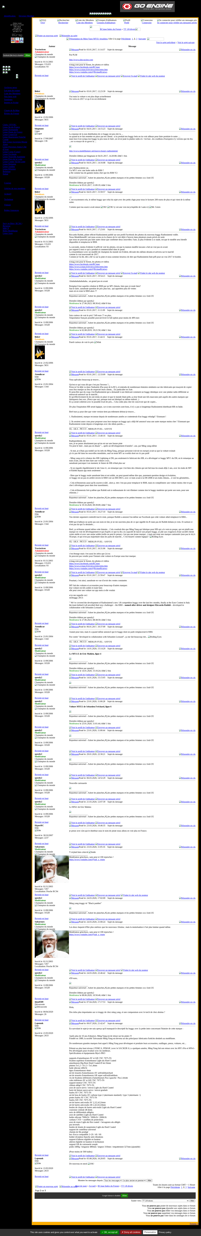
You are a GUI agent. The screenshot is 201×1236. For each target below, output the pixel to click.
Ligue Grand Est (10, 134)
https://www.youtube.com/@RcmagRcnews (88, 72)
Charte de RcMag (11, 110)
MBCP (6, 228)
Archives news (10, 87)
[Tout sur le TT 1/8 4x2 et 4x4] (95, 14)
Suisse (5, 174)
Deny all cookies (131, 1232)
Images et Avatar (11, 102)
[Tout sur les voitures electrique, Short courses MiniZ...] (104, 14)
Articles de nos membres (14, 188)
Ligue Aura (8, 233)
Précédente (126, 39)
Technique (8, 199)
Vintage (7, 205)
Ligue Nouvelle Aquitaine (14, 157)
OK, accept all (110, 1232)
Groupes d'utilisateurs (106, 22)
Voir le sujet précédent (165, 42)
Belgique (7, 171)
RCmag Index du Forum (110, 29)
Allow (28, 55)
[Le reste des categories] (108, 14)
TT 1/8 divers (129, 29)
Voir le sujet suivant (185, 42)
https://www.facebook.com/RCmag (84, 67)
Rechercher (63, 22)
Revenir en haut (41, 75)
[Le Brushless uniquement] (97, 14)
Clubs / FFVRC (10, 125)
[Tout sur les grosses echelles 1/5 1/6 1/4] (106, 14)
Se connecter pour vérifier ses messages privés (177, 22)
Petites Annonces (11, 210)
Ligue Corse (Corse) (11, 152)
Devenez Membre (26, 16)
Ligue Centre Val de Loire (14, 161)
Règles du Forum (11, 113)
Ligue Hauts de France (12, 132)
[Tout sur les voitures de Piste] (101, 14)
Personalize (150, 1232)
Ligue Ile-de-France (11, 127)
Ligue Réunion (9, 169)
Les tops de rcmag (12, 90)
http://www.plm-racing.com (81, 60)
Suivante (142, 39)
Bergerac (7, 226)
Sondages (8, 99)
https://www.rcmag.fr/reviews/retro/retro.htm (88, 69)
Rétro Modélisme (10, 231)
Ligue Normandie (10, 129)
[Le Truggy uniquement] (99, 14)
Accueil (92, 1186)
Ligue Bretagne (9, 164)
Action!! (7, 194)
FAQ (43, 22)
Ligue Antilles (9, 166)
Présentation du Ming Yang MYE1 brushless (88, 39)
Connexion (147, 22)
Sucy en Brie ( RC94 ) (12, 223)
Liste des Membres (12, 93)
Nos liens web (10, 96)
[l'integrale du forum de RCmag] (91, 14)
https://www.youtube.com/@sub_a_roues (87, 859)
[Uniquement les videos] (93, 14)
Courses (7, 183)
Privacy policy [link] (165, 1232)
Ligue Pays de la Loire (12, 159)
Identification (10, 16)
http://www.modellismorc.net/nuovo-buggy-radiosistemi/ (93, 151)
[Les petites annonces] (110, 14)
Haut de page (81, 1186)
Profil (126, 22)
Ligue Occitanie (10, 154)
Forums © (194, 1224)
